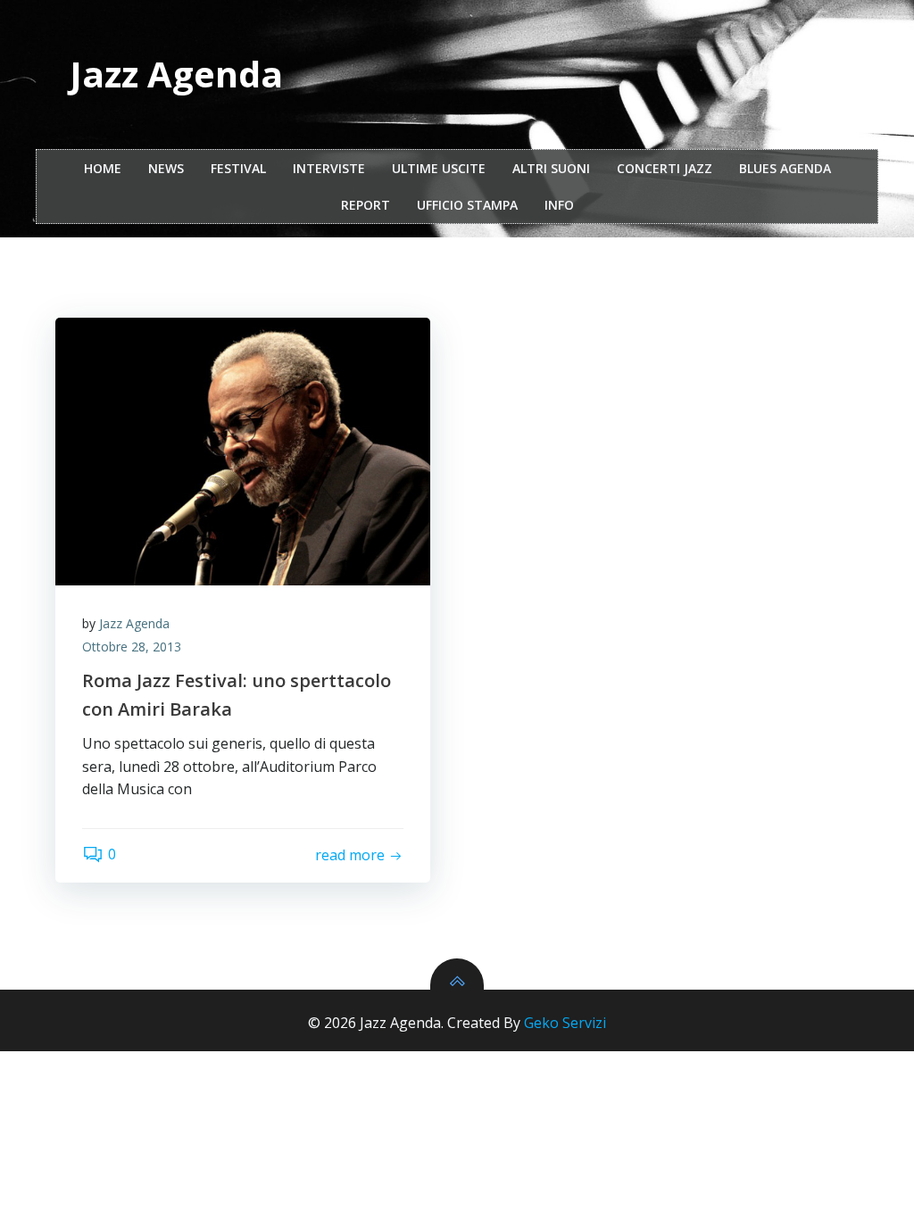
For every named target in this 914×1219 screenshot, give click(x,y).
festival (238, 168)
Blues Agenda (785, 168)
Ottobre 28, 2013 (131, 646)
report (365, 204)
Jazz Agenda (134, 623)
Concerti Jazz (664, 168)
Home (102, 168)
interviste (329, 168)
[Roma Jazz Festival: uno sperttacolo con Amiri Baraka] (242, 451)
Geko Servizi (565, 1022)
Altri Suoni (551, 168)
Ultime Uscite (439, 168)
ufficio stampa (467, 204)
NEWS (166, 168)
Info (559, 204)
